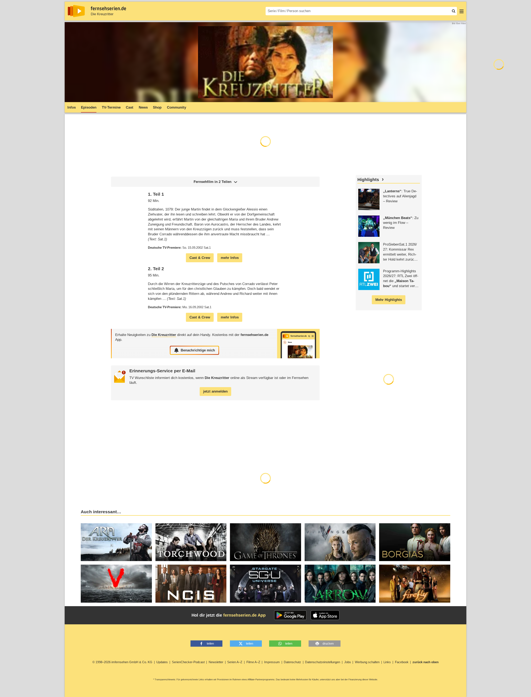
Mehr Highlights (388, 300)
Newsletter (216, 662)
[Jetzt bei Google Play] (290, 615)
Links (387, 662)
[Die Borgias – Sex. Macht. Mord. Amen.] (414, 542)
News (143, 107)
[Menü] (461, 11)
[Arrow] (340, 584)
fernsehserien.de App (244, 615)
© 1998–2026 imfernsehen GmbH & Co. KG (122, 662)
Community (176, 107)
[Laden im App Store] (325, 615)
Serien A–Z (234, 662)
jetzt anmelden (215, 391)
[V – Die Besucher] (116, 584)
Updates (162, 662)
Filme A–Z (253, 662)
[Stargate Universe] (265, 584)
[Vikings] (340, 542)
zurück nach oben (425, 662)
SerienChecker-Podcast (188, 662)
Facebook (402, 662)
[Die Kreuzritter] (298, 343)
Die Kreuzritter (102, 14)
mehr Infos (230, 258)
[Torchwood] (191, 542)
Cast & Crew (199, 258)
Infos (71, 107)
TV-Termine (111, 107)
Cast (129, 107)
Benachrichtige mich (198, 350)
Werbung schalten (367, 662)
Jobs (347, 662)
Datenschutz (292, 662)
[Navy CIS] (191, 584)
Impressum (272, 662)
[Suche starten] (453, 11)
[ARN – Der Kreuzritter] (116, 542)
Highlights (368, 179)
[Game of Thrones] (265, 542)
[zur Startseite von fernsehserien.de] (76, 11)
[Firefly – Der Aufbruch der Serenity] (414, 584)
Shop (157, 107)
